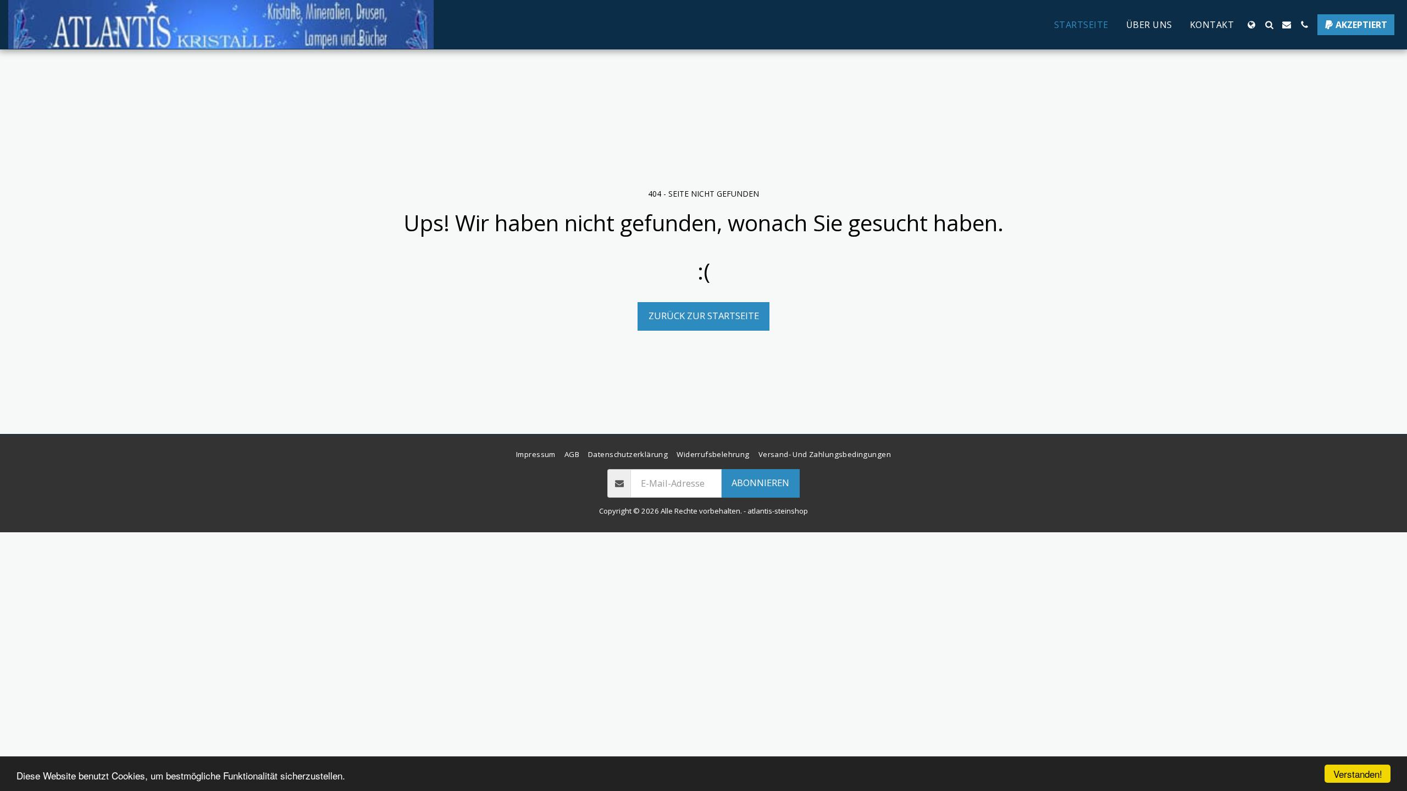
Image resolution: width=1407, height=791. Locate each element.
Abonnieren (760, 482)
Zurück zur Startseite (704, 315)
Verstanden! (1357, 774)
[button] (1269, 24)
